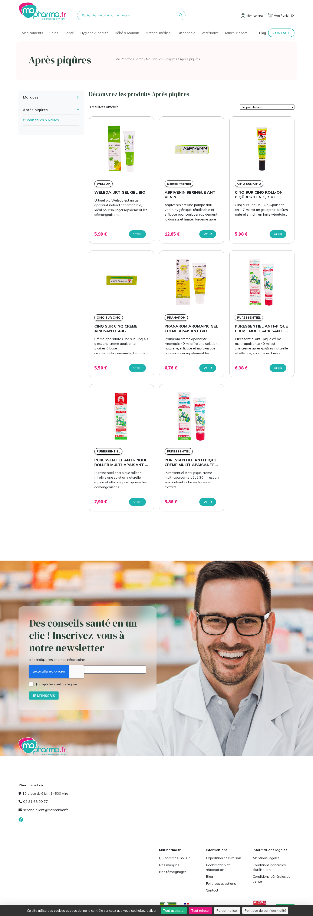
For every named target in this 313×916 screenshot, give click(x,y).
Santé (139, 59)
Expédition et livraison (223, 858)
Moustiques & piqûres (161, 59)
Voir (137, 234)
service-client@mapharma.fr (45, 810)
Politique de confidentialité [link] (265, 910)
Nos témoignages (173, 872)
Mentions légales (266, 858)
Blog (262, 33)
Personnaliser (227, 910)
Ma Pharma (124, 59)
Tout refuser (200, 910)
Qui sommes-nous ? (174, 858)
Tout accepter (174, 910)
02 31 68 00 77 (35, 801)
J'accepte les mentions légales (57, 684)
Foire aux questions (221, 883)
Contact (281, 33)
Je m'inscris (44, 695)
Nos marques (169, 865)
